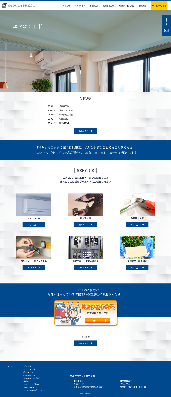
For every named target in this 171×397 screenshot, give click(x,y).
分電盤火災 (64, 118)
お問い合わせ (29, 387)
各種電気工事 (108, 5)
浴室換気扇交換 (66, 114)
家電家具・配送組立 (126, 5)
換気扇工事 (94, 5)
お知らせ (66, 5)
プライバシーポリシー (33, 390)
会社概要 (142, 5)
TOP (10, 366)
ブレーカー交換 (66, 110)
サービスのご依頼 (159, 5)
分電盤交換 (64, 106)
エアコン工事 (79, 5)
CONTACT (166, 22)
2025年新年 (64, 123)
